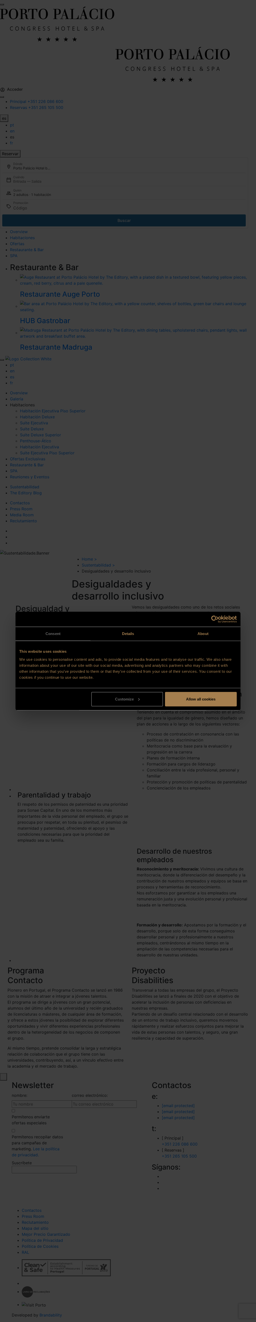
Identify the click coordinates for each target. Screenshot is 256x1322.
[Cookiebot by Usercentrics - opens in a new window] (215, 619)
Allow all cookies (201, 699)
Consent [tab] (53, 634)
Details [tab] (128, 634)
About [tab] (203, 634)
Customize (124, 699)
